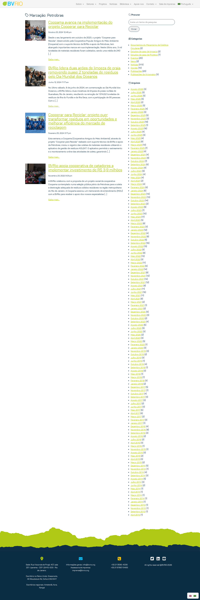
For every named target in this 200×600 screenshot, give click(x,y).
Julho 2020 (136, 328)
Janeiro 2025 (137, 151)
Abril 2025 (135, 141)
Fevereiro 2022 (138, 266)
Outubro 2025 (137, 121)
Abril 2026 (135, 102)
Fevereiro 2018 (137, 380)
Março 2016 (136, 446)
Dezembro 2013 (138, 505)
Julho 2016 (136, 439)
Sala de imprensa (167, 4)
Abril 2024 (135, 180)
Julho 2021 (136, 288)
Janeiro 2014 (137, 501)
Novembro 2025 (138, 118)
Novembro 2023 (138, 197)
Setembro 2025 (138, 125)
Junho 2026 (136, 95)
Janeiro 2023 (137, 230)
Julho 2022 (136, 249)
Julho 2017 (136, 403)
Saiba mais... (54, 59)
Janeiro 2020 (137, 347)
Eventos (134, 58)
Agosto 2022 (137, 246)
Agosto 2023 (137, 207)
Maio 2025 (136, 138)
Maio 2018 (136, 374)
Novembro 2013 (138, 508)
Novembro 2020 (138, 315)
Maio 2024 (136, 177)
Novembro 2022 (138, 236)
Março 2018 (136, 377)
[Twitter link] (152, 559)
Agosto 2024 (137, 167)
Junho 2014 (136, 485)
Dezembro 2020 (138, 311)
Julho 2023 (136, 210)
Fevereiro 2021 (137, 305)
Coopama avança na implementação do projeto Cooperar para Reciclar (80, 24)
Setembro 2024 (138, 164)
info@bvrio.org (89, 564)
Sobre (79, 4)
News (133, 61)
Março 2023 (136, 223)
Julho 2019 (136, 357)
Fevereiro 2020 (138, 344)
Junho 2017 (136, 406)
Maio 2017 (135, 410)
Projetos (103, 4)
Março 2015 (136, 462)
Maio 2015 (135, 455)
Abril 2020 (135, 338)
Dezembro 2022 (138, 233)
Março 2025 (136, 144)
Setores (90, 4)
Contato (150, 4)
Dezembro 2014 (138, 465)
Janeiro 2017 (137, 423)
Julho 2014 (136, 482)
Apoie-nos (139, 4)
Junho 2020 (136, 331)
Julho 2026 (136, 92)
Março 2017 (136, 416)
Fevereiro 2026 (138, 108)
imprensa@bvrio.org (80, 570)
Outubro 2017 (137, 393)
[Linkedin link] (158, 559)
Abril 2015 (135, 459)
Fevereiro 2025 (138, 148)
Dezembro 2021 (138, 272)
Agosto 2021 (137, 285)
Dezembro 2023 (138, 193)
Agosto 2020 (137, 324)
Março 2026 (136, 105)
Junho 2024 (136, 174)
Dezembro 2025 (138, 115)
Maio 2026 (136, 99)
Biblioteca (125, 4)
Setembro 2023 (138, 203)
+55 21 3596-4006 (119, 564)
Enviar (134, 29)
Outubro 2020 (137, 318)
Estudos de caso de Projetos (144, 54)
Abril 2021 (135, 298)
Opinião (134, 67)
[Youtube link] (164, 559)
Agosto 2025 (137, 128)
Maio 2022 (136, 256)
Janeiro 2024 (137, 190)
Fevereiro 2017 (137, 419)
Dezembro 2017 (138, 387)
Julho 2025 (136, 131)
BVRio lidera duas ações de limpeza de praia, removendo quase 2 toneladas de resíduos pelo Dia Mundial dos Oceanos (84, 72)
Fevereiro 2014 (137, 498)
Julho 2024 (136, 171)
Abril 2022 (135, 259)
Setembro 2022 (138, 243)
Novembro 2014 (138, 469)
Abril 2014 (135, 491)
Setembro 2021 (138, 282)
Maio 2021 (135, 295)
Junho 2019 (136, 360)
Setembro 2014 (138, 475)
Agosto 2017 (137, 400)
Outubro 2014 (137, 472)
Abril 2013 (135, 514)
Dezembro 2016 (138, 426)
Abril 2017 (135, 413)
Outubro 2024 (137, 161)
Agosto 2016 (137, 436)
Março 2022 (136, 262)
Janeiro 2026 (137, 112)
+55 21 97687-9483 (119, 567)
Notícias (113, 4)
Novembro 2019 (138, 351)
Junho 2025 (136, 135)
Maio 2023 (136, 216)
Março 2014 (136, 495)
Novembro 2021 (138, 275)
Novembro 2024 (138, 157)
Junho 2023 (136, 213)
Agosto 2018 (137, 370)
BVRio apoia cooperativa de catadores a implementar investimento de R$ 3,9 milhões (85, 167)
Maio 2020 (136, 334)
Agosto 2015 (137, 452)
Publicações (136, 71)
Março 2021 (136, 302)
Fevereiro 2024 (138, 187)
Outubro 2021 (137, 279)
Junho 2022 (136, 252)
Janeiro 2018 (137, 383)
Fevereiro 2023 (138, 226)
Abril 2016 (135, 442)
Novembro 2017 (138, 390)
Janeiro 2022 (137, 269)
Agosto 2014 (137, 478)
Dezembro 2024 (138, 154)
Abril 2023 (135, 220)
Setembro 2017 (138, 396)
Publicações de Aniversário (143, 74)
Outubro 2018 (137, 364)
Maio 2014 (136, 488)
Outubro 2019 (137, 354)
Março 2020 (136, 341)
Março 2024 (136, 184)
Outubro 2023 (137, 200)
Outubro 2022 (137, 239)
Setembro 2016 (138, 433)
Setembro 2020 (138, 321)
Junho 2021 (136, 292)
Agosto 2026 (137, 89)
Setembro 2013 (138, 511)
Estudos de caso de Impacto (144, 51)
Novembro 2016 (138, 429)
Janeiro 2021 (137, 308)
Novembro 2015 (138, 449)
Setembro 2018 (138, 367)
